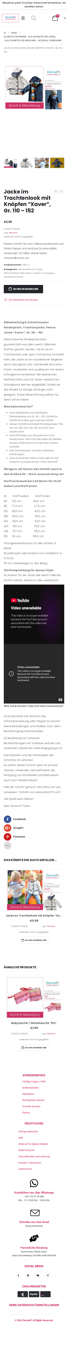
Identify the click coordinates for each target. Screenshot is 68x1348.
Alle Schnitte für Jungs (30, 269)
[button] (34, 18)
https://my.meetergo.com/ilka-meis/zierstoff (34, 1255)
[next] (61, 191)
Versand (13, 232)
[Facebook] (18, 1275)
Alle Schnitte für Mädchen (17, 273)
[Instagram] (47, 1275)
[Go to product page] (34, 890)
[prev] (56, 191)
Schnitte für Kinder (13, 276)
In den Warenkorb (25, 289)
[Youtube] (38, 1275)
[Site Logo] (10, 18)
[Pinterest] (28, 1275)
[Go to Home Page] (5, 33)
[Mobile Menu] (24, 18)
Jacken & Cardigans (43, 273)
